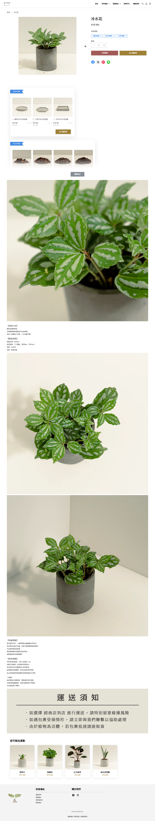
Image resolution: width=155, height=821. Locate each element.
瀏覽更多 (77, 174)
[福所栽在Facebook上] (73, 796)
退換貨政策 (39, 800)
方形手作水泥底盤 (62, 119)
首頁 (96, 4)
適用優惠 (94, 31)
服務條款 (38, 797)
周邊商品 (116, 4)
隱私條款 (38, 802)
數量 (92, 41)
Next (85, 46)
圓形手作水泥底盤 (21, 119)
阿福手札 (127, 4)
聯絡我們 (136, 4)
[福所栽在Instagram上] (77, 796)
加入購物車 (63, 132)
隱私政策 (77, 816)
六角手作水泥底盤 (41, 119)
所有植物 (105, 4)
